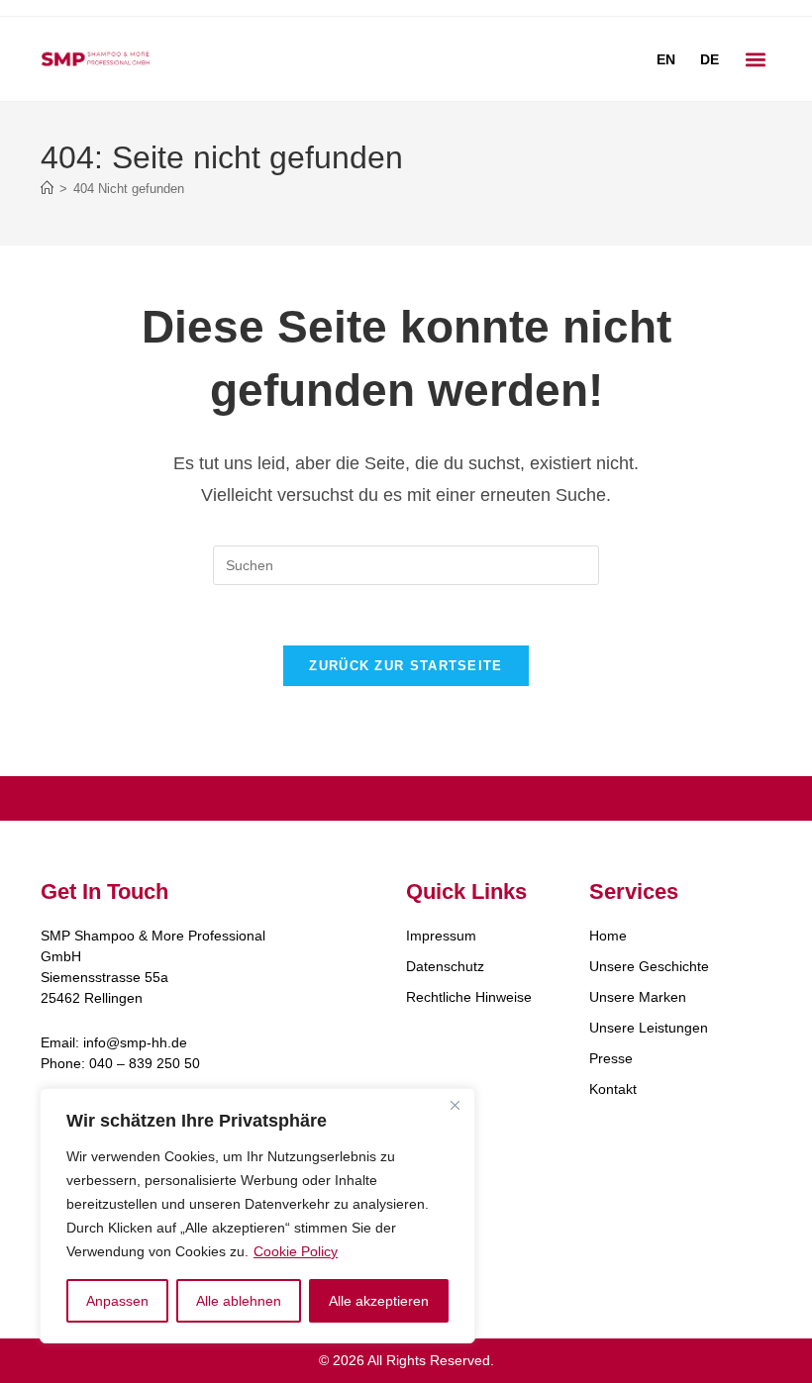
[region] (257, 1215)
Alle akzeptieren (379, 1301)
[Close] (454, 1105)
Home (608, 935)
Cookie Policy (296, 1251)
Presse (611, 1058)
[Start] (47, 188)
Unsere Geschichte (649, 966)
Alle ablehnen (238, 1301)
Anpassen (117, 1301)
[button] (755, 59)
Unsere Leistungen (648, 1028)
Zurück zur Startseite (405, 665)
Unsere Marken (637, 997)
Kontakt (613, 1089)
